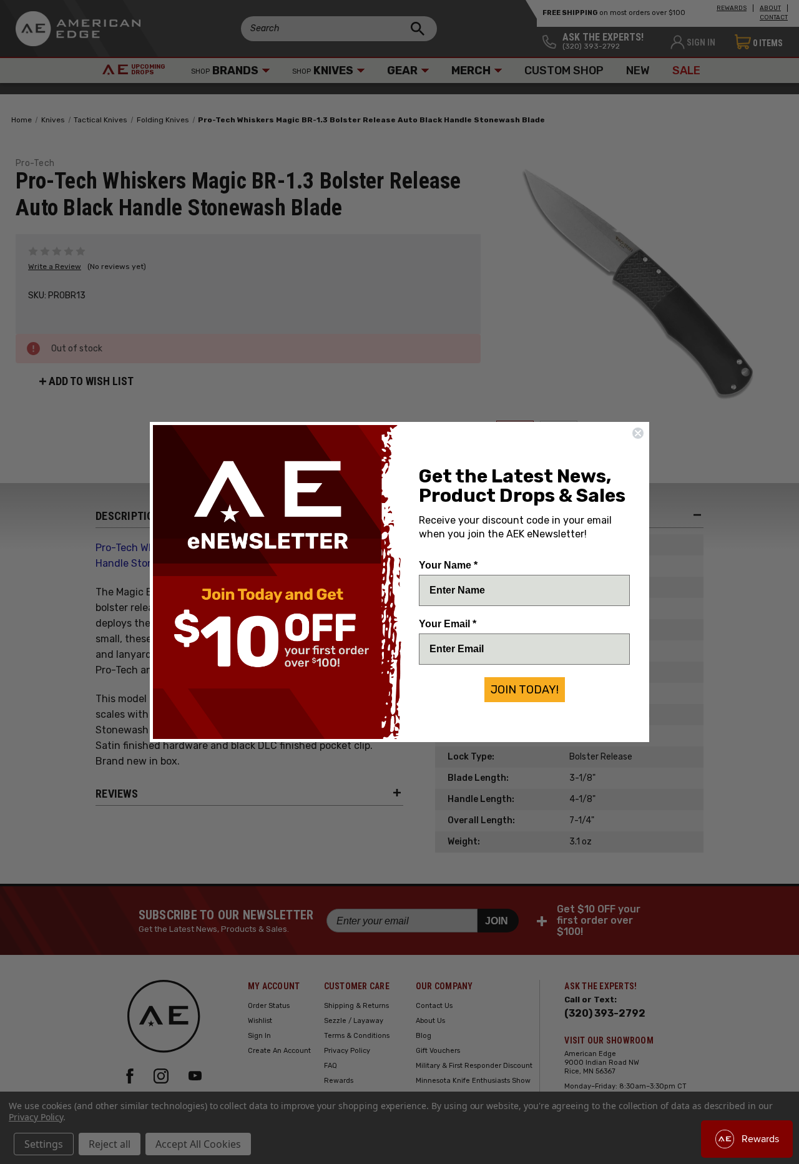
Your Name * (448, 565)
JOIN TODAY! (525, 690)
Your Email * (447, 624)
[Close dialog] (638, 433)
